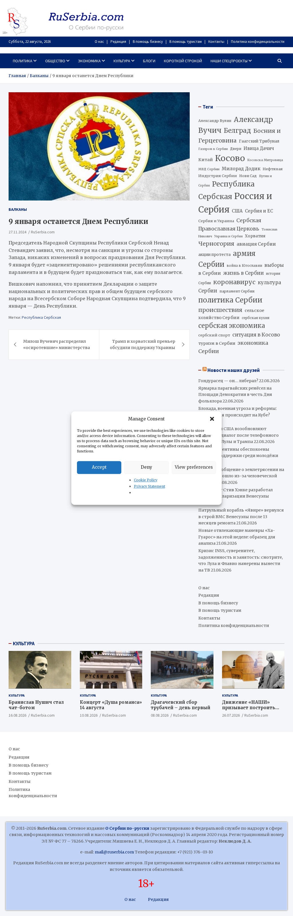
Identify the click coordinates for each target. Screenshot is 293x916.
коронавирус (234, 282)
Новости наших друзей (233, 370)
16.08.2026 (17, 715)
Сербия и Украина (216, 221)
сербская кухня (255, 318)
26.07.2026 (231, 715)
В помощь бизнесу (148, 41)
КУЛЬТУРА (24, 643)
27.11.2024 (17, 231)
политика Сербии (230, 300)
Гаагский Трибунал (259, 141)
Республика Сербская (41, 317)
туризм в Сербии (216, 343)
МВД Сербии (208, 169)
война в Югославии (244, 266)
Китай (205, 159)
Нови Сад (248, 176)
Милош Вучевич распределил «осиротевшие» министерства (56, 344)
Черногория (216, 243)
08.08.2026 (160, 715)
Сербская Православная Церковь (229, 224)
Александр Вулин (214, 121)
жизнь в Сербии (243, 273)
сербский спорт (214, 335)
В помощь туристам (185, 41)
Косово (230, 158)
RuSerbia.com (43, 231)
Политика (22, 60)
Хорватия (255, 236)
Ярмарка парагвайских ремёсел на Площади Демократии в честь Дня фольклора (235, 395)
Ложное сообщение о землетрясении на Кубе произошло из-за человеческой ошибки (241, 476)
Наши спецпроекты (229, 60)
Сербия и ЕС (259, 211)
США (237, 211)
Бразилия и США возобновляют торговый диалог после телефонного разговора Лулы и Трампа (238, 435)
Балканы (18, 209)
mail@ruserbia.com (114, 852)
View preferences (194, 467)
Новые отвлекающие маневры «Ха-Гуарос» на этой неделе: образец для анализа (236, 537)
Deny (146, 467)
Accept (99, 467)
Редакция (118, 41)
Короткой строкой (183, 60)
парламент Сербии (236, 291)
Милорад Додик (241, 168)
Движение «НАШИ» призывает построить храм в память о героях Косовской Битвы (251, 710)
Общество (55, 60)
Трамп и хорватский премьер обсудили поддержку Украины (142, 344)
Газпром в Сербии (213, 149)
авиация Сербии (256, 244)
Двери (235, 149)
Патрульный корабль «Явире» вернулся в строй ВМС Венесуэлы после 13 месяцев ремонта (241, 517)
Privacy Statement (149, 486)
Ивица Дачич (258, 148)
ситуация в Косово (256, 335)
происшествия (220, 309)
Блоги (149, 60)
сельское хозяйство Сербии (231, 314)
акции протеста (214, 254)
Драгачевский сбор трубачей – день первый (180, 705)
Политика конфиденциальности (257, 41)
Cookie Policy (145, 480)
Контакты (216, 41)
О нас (99, 41)
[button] (212, 419)
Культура (122, 60)
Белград (237, 131)
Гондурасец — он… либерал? (228, 380)
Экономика (89, 60)
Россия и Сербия (235, 203)
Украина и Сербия (228, 236)
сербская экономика (231, 326)
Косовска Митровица (265, 160)
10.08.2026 (89, 715)
